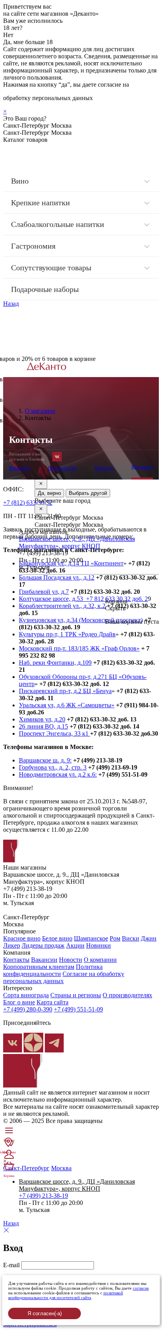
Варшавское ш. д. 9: (45, 760)
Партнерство (62, 468)
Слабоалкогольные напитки (57, 224)
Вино (20, 181)
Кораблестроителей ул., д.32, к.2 (62, 605)
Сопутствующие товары (51, 267)
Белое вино (57, 938)
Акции (75, 945)
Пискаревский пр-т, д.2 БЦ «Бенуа (65, 691)
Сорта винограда (26, 995)
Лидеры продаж (43, 945)
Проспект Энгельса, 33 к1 (54, 733)
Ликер (11, 945)
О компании (100, 959)
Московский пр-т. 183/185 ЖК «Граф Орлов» (79, 648)
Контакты (142, 467)
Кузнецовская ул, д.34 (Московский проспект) (81, 620)
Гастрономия (33, 246)
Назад (11, 303)
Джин (148, 938)
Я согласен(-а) (45, 1313)
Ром (115, 938)
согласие (141, 1288)
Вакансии (19, 468)
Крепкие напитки (40, 202)
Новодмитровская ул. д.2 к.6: (58, 774)
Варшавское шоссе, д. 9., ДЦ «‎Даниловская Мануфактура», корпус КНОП (77, 542)
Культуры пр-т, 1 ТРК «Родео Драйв (67, 634)
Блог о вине (19, 1002)
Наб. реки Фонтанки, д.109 (55, 662)
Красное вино (21, 938)
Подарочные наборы (45, 289)
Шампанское (91, 938)
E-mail (11, 1265)
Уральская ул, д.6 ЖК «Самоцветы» (66, 705)
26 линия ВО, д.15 (43, 726)
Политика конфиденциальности (53, 970)
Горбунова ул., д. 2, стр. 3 (53, 767)
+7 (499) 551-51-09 (78, 1009)
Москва (61, 1168)
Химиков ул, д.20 (42, 719)
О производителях (127, 995)
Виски (130, 938)
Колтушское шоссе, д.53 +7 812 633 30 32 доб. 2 (83, 598)
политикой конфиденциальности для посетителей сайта (65, 1295)
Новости (104, 468)
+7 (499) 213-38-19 (43, 1195)
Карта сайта (52, 1002)
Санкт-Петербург (26, 1168)
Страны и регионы (75, 995)
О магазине (40, 410)
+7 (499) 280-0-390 (27, 1009)
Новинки (98, 945)
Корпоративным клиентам (38, 966)
